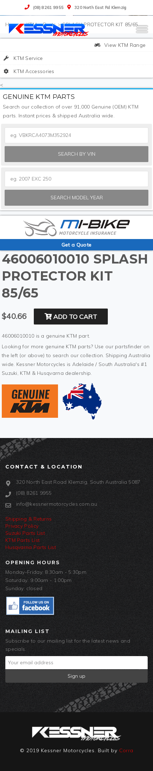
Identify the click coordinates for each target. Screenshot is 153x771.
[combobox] (76, 179)
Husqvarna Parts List (30, 547)
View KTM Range (124, 45)
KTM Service (27, 58)
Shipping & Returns (28, 519)
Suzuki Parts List (25, 533)
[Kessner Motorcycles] (49, 29)
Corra (126, 750)
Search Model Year (77, 197)
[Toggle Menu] (142, 32)
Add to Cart (74, 316)
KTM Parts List (22, 540)
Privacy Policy (21, 526)
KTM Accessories (33, 71)
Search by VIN (76, 154)
